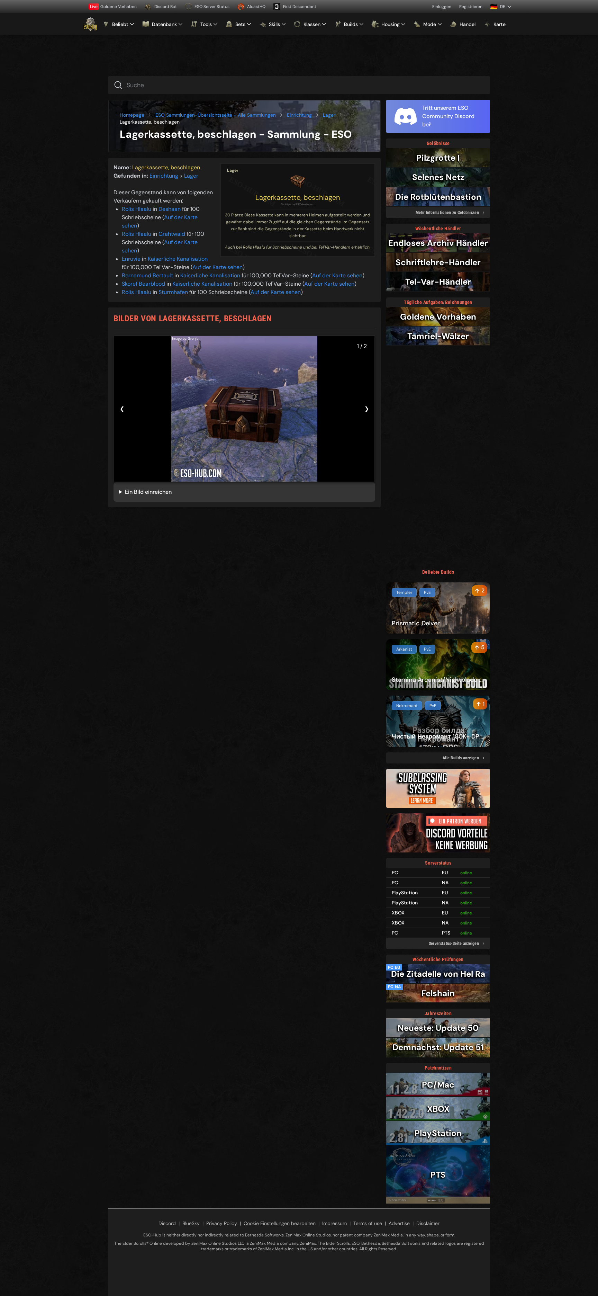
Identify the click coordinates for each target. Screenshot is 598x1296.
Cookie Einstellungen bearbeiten (280, 1223)
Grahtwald (171, 234)
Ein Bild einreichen (148, 491)
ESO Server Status (211, 6)
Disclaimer (428, 1223)
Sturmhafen (173, 292)
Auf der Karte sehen (217, 267)
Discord (167, 1223)
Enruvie (131, 258)
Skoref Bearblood (143, 283)
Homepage (132, 115)
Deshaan (169, 209)
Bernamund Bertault (147, 275)
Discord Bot (165, 6)
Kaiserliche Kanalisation (178, 258)
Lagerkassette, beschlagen (297, 197)
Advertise (399, 1223)
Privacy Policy (221, 1223)
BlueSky (191, 1223)
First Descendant (299, 6)
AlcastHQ (256, 6)
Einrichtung (299, 115)
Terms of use (367, 1223)
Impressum (334, 1223)
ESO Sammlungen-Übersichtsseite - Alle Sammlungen (215, 115)
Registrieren (470, 6)
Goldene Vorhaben (113, 6)
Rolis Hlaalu (136, 209)
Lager (329, 115)
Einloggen (441, 6)
